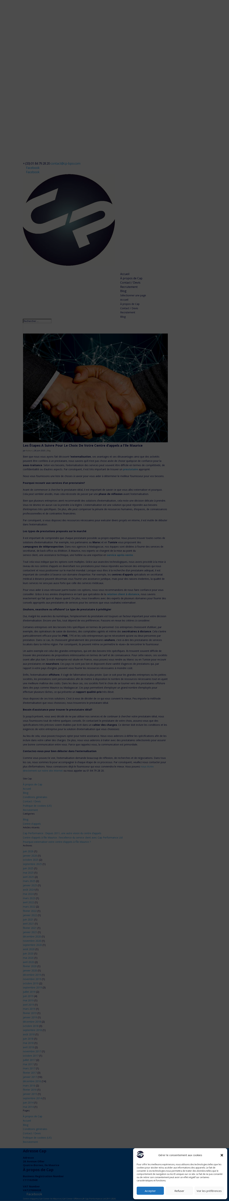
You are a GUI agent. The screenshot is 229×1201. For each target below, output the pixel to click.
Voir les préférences (209, 1191)
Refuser (179, 1191)
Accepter (150, 1191)
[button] (222, 1155)
